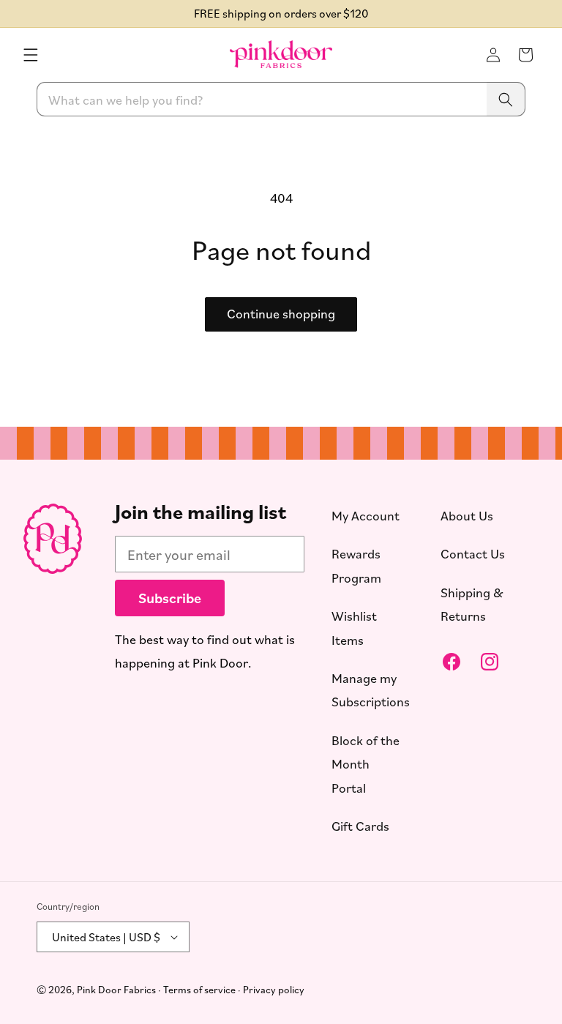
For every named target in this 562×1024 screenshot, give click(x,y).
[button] (31, 55)
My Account (365, 515)
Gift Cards (360, 826)
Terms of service (199, 989)
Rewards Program (356, 565)
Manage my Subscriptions (370, 689)
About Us (467, 515)
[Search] (506, 99)
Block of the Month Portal (365, 764)
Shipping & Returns (472, 604)
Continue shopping (281, 314)
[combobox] (281, 99)
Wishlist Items (354, 627)
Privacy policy (273, 989)
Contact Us (473, 553)
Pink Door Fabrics (116, 989)
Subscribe (169, 597)
